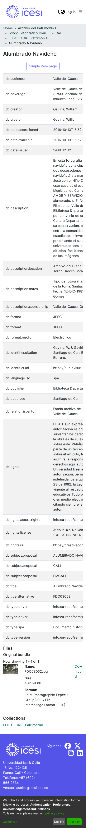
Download (78, 671)
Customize (10, 821)
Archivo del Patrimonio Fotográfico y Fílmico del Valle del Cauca (39, 28)
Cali (59, 33)
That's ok (74, 821)
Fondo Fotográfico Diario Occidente (29, 33)
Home (8, 28)
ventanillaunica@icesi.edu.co (25, 788)
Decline (59, 821)
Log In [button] (71, 12)
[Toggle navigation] (80, 12)
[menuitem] (62, 11)
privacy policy (54, 813)
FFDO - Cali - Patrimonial (28, 38)
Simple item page (43, 66)
